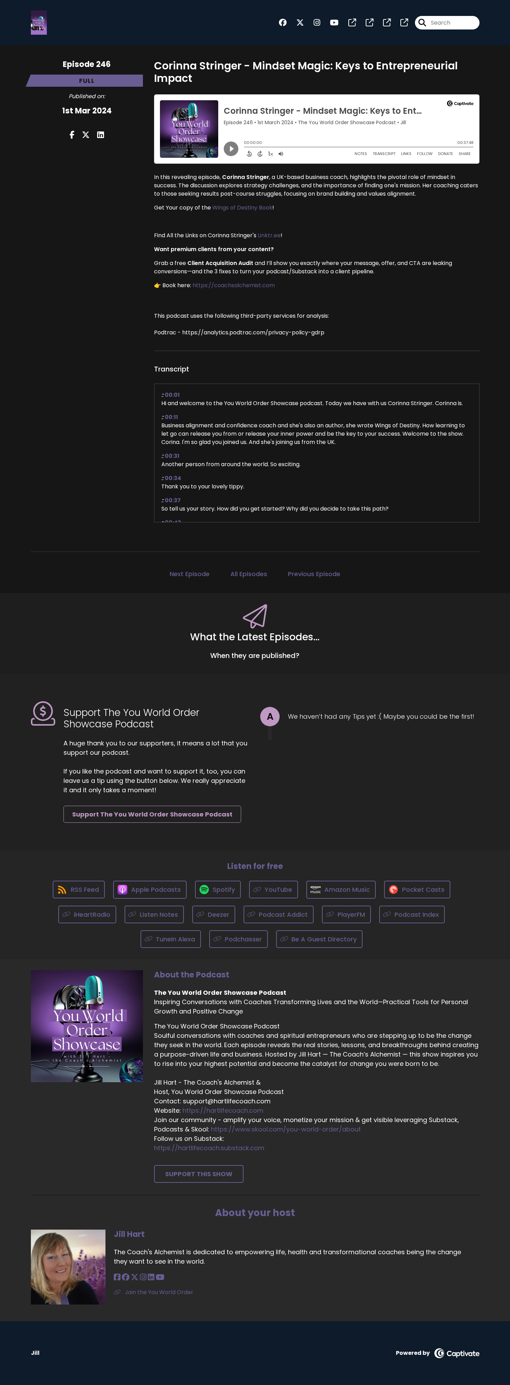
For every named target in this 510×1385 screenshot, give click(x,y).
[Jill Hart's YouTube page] (160, 1277)
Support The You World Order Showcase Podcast (152, 814)
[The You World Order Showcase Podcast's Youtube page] (330, 22)
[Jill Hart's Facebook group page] (125, 1277)
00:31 (172, 456)
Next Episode (190, 574)
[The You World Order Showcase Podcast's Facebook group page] (283, 22)
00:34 (173, 478)
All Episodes (248, 574)
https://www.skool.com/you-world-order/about (286, 1129)
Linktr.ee (269, 235)
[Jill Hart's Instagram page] (143, 1277)
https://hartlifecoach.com (222, 1110)
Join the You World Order (158, 1292)
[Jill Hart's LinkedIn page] (151, 1277)
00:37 (173, 500)
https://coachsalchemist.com (234, 285)
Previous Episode (314, 574)
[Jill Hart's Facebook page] (117, 1277)
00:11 (171, 417)
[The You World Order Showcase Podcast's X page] (296, 22)
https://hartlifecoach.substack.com (209, 1148)
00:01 (172, 395)
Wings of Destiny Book (242, 208)
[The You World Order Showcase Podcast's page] (348, 22)
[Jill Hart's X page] (134, 1277)
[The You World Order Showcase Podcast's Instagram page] (312, 22)
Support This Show (198, 1174)
